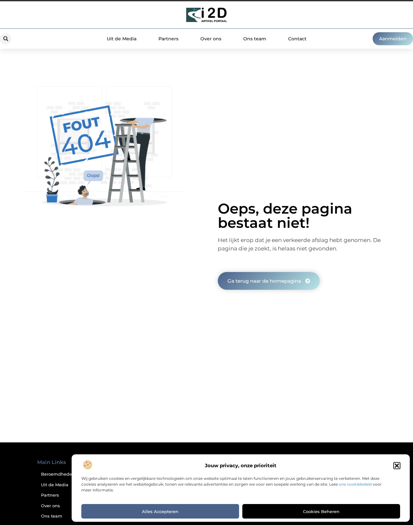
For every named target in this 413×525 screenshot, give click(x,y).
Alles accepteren (160, 511)
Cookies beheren (321, 511)
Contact (297, 39)
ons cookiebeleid (355, 484)
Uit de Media (121, 39)
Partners (168, 39)
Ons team (254, 39)
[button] (397, 465)
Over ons (210, 39)
